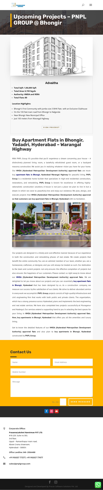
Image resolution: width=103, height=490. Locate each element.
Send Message (80, 402)
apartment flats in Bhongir (28, 174)
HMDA (18, 277)
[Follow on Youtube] (57, 411)
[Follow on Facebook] (46, 411)
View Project (51, 127)
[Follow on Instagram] (51, 411)
